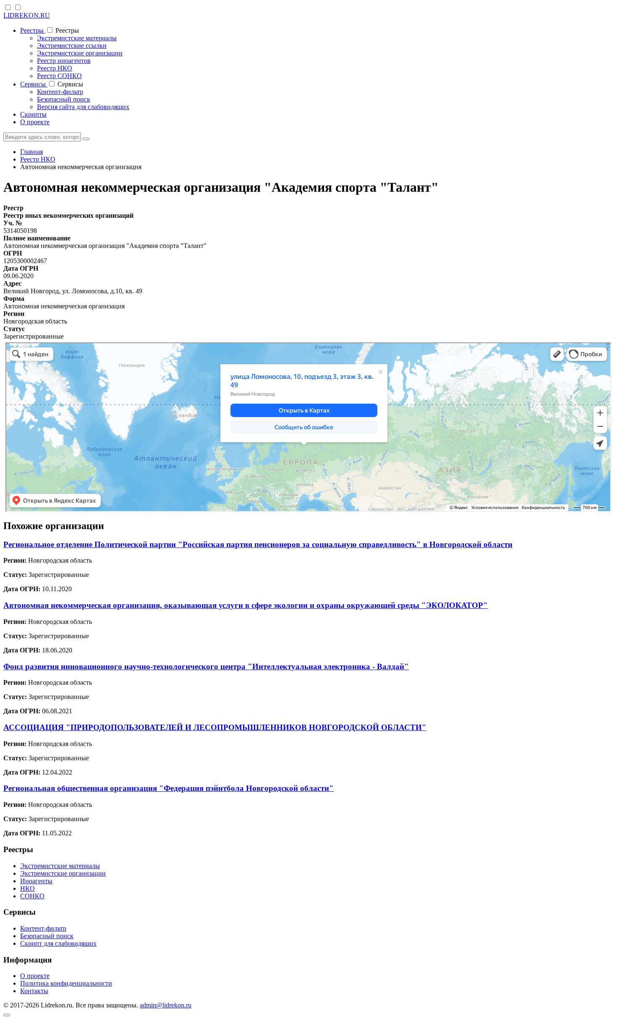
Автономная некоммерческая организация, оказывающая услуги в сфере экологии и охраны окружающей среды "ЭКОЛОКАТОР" (245, 605)
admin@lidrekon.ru (165, 1005)
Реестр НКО (54, 68)
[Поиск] (86, 139)
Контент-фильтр (60, 91)
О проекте (35, 121)
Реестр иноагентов (64, 60)
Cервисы (33, 84)
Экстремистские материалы (77, 38)
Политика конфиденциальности (66, 983)
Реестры (32, 30)
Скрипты (33, 114)
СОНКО (32, 896)
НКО (27, 888)
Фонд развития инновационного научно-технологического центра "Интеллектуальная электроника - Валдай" (206, 666)
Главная (31, 151)
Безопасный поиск (63, 99)
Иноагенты (36, 880)
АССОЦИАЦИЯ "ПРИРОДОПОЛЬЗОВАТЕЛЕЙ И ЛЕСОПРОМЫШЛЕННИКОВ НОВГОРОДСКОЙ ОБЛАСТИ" (214, 727)
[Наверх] (6, 1015)
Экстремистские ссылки (72, 45)
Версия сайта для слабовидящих (83, 106)
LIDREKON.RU (26, 15)
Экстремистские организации (80, 53)
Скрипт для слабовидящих (58, 943)
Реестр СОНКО (59, 75)
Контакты (34, 990)
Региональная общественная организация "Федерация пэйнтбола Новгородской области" (168, 788)
